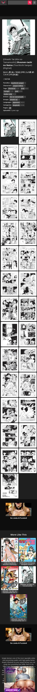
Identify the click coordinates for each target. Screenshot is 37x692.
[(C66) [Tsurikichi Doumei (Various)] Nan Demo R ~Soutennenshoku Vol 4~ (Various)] (9, 550)
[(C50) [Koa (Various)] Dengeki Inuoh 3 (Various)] (27, 550)
